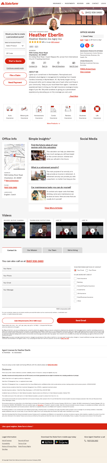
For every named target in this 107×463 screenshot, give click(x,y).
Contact (95, 3)
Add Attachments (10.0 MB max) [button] (27, 321)
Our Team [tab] (52, 250)
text (86, 40)
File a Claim (15, 75)
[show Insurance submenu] (62, 3)
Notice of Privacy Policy (9, 446)
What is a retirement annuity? (45, 167)
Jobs (88, 3)
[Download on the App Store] (47, 442)
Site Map (5, 449)
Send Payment (15, 82)
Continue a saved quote (15, 68)
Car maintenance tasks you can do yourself (51, 187)
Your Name (7, 268)
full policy (40, 405)
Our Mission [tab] (32, 250)
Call (81, 40)
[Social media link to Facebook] (82, 45)
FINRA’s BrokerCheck (88, 69)
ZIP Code (9, 53)
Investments (70, 3)
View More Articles (53, 208)
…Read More (73, 96)
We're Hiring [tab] (73, 250)
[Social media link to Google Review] (92, 45)
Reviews (80, 3)
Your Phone (7, 276)
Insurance (57, 3)
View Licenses (85, 72)
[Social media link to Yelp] (87, 45)
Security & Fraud (23, 440)
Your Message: (8, 290)
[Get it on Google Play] (62, 442)
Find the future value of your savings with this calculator (44, 146)
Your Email (7, 283)
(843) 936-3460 (10, 187)
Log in (103, 3)
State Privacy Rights (24, 446)
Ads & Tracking (6, 440)
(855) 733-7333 (65, 338)
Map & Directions (12, 180)
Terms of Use (22, 443)
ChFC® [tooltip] (31, 46)
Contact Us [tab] (11, 250)
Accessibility (6, 443)
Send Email (81, 321)
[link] (10, 3)
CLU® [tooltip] (36, 46)
